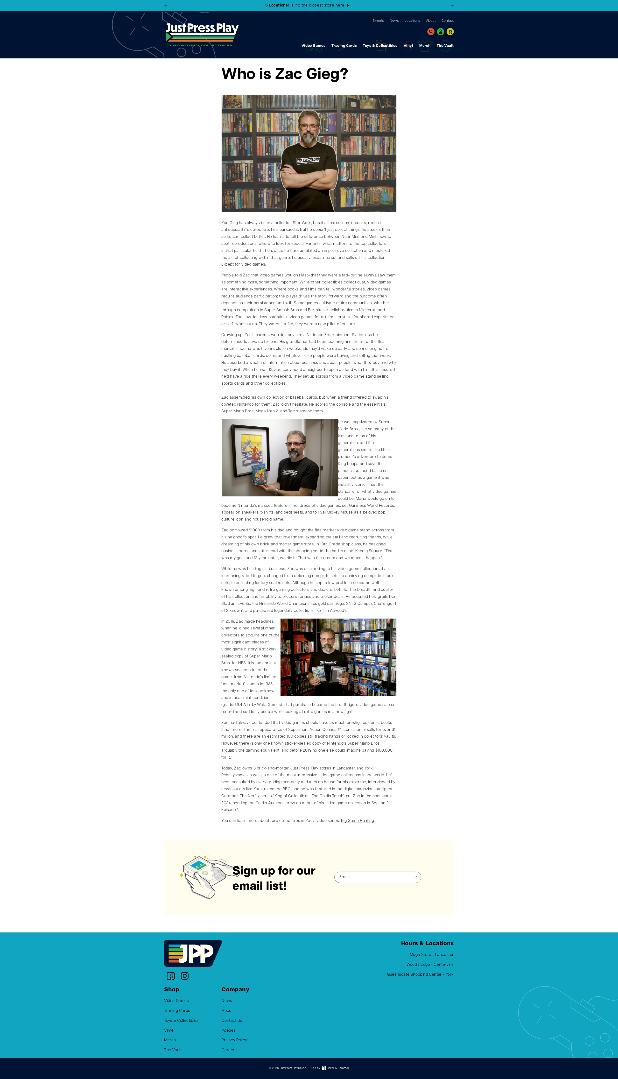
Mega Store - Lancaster (432, 955)
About (227, 1011)
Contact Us (232, 1021)
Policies (229, 1031)
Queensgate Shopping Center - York (420, 975)
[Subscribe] (416, 877)
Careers (229, 1050)
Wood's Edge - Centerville (430, 965)
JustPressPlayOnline (293, 1068)
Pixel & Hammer (338, 1068)
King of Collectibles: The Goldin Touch (309, 796)
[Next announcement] (452, 5)
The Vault (445, 46)
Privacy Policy (234, 1040)
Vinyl (408, 46)
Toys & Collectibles (380, 46)
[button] (431, 31)
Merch (425, 46)
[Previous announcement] (166, 5)
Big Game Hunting (357, 821)
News (227, 1001)
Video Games (314, 46)
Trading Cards (344, 46)
